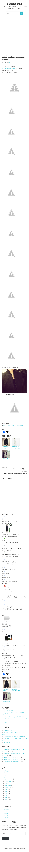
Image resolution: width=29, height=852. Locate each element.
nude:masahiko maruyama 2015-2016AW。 (15, 717)
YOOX (5, 811)
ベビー (5, 802)
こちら (12, 423)
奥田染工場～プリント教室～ (11, 757)
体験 (6, 796)
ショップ (7, 783)
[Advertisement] (14, 36)
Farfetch (6, 813)
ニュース (7, 787)
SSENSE (6, 817)
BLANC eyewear (8, 723)
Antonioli (6, 815)
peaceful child (14, 3)
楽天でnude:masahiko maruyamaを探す (13, 425)
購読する (5, 838)
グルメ (5, 773)
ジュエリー (7, 775)
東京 (24, 55)
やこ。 (11, 62)
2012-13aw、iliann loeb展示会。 (12, 762)
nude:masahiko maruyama (8, 68)
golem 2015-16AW (8, 711)
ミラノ (6, 791)
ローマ (6, 793)
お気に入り (7, 771)
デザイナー (8, 785)
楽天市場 (6, 809)
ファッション (20, 55)
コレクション (13, 55)
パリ (6, 789)
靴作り (6, 799)
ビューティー (7, 777)
